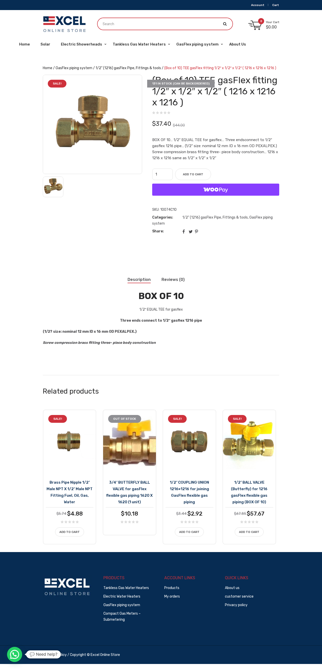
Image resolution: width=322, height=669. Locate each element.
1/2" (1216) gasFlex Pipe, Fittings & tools (128, 68)
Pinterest (197, 231)
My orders (172, 596)
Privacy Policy (55, 654)
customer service (239, 596)
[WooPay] (215, 190)
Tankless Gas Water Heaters (126, 588)
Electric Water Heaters (121, 596)
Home (47, 68)
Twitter (190, 231)
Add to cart (193, 174)
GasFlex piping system (74, 68)
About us (232, 588)
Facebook (184, 231)
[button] (14, 654)
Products (171, 588)
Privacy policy (236, 605)
